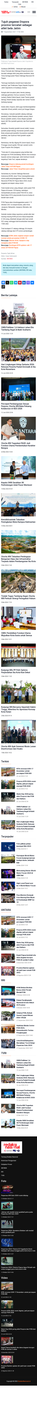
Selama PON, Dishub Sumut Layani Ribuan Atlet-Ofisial (24, 1015)
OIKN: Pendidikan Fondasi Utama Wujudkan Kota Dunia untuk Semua (16, 634)
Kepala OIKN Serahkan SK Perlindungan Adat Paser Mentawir (16, 483)
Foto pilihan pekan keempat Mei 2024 (23, 845)
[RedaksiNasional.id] (11, 1148)
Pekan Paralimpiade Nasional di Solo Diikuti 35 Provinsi (25, 1002)
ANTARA (25, 2)
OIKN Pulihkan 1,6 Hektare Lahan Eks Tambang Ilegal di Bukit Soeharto (17, 328)
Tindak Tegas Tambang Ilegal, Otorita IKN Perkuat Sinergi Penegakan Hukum (18, 597)
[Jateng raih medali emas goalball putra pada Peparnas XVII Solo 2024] (7, 1206)
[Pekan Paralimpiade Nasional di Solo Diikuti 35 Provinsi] (8, 1003)
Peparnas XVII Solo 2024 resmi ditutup (14, 1195)
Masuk (23, 7)
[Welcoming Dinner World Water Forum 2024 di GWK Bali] (8, 873)
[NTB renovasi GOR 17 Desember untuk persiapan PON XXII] (8, 771)
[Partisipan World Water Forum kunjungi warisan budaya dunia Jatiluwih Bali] (8, 858)
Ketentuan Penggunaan (8, 1160)
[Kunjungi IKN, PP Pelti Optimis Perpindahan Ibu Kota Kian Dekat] (18, 655)
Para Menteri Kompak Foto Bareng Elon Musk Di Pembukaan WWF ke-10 (25, 898)
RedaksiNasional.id (24, 1381)
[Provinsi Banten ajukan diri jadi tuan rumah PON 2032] (8, 971)
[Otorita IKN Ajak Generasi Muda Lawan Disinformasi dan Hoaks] (18, 731)
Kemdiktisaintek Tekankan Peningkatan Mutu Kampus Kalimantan (18, 520)
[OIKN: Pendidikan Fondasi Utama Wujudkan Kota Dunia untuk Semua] (18, 618)
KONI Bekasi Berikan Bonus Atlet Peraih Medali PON (24, 990)
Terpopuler (15, 2)
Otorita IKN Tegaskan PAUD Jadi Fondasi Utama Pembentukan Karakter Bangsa (18, 445)
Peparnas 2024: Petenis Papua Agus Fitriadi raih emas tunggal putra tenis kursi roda (18, 1268)
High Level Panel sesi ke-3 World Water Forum (26, 884)
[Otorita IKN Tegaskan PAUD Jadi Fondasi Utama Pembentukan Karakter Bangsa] (18, 428)
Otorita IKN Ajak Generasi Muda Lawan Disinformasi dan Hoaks (18, 747)
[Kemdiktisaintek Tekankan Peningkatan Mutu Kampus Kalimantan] (18, 505)
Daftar (16, 7)
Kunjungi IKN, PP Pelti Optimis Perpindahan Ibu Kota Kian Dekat (16, 671)
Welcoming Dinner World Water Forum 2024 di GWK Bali (26, 873)
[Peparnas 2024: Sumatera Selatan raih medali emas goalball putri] (7, 1224)
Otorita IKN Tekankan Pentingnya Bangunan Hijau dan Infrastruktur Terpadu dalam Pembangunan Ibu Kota (18, 559)
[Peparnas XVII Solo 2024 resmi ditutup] (7, 1189)
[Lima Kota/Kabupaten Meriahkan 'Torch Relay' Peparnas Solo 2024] (8, 1043)
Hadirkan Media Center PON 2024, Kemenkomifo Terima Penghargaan (25, 1029)
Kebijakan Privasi (6, 1164)
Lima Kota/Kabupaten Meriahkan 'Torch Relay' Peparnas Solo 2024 (25, 1043)
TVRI (19, 4)
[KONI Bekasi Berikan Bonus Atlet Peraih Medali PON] (8, 990)
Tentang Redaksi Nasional (9, 1157)
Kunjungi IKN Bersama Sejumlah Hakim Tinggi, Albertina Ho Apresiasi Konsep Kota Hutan (18, 709)
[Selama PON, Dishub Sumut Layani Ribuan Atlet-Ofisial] (8, 1016)
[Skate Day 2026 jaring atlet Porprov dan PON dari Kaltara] (8, 797)
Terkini (6, 2)
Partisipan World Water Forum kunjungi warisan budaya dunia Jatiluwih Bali (25, 859)
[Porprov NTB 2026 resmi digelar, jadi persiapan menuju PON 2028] (8, 784)
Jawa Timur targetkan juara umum (22, 169)
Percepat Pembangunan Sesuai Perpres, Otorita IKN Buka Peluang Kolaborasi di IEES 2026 (16, 406)
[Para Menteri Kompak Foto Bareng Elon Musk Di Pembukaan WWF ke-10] (8, 898)
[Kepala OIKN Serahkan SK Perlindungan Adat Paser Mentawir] (18, 468)
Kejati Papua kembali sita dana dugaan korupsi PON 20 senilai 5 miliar (26, 957)
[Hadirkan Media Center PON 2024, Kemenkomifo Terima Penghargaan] (8, 1028)
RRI (32, 2)
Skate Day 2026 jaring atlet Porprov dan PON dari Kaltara (25, 796)
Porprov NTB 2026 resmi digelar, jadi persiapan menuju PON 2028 (26, 783)
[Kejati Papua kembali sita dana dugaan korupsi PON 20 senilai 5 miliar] (8, 958)
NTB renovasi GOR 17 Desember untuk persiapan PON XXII (24, 771)
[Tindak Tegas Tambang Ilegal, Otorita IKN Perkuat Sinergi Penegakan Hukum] (18, 581)
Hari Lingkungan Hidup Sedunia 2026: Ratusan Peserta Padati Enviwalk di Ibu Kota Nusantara (18, 366)
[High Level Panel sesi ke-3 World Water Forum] (8, 886)
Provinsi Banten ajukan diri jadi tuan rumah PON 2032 (25, 970)
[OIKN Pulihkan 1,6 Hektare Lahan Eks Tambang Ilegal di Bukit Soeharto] (18, 312)
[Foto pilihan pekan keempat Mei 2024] (8, 847)
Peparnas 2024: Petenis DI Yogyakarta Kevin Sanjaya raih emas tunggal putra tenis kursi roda (18, 1250)
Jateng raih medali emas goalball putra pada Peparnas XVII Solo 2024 (17, 1213)
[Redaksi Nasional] (12, 12)
